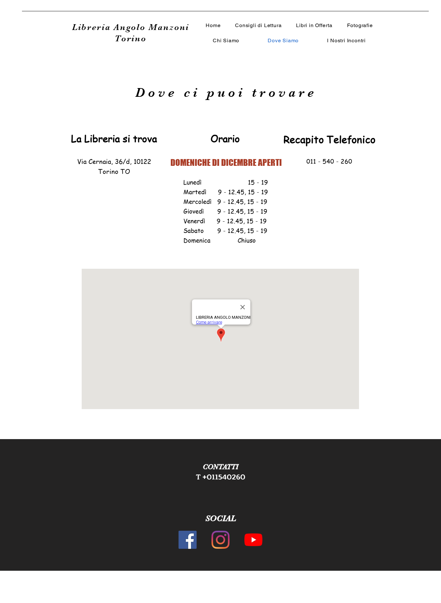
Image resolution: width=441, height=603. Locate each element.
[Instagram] (220, 540)
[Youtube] (253, 540)
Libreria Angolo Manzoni (130, 27)
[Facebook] (188, 540)
